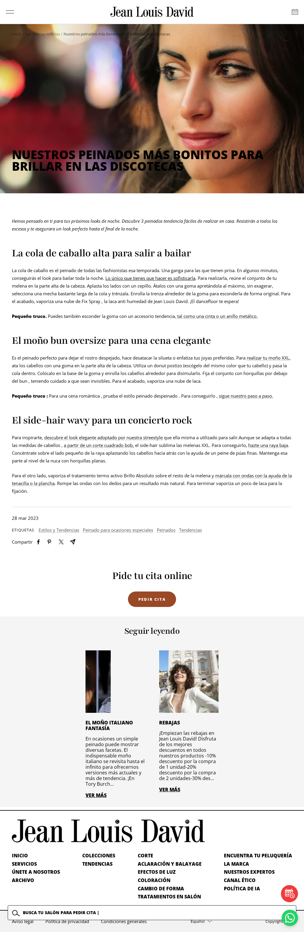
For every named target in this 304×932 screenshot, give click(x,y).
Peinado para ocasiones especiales (118, 530)
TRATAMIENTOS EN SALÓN (169, 896)
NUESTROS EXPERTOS (249, 872)
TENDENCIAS (97, 864)
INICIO (20, 855)
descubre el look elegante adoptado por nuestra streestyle (104, 437)
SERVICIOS (24, 864)
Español (198, 921)
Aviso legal (23, 921)
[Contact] (295, 12)
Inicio (16, 34)
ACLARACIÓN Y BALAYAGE (170, 864)
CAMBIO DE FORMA (161, 888)
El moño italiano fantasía (109, 725)
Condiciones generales (124, 921)
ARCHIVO (23, 880)
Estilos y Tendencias (59, 530)
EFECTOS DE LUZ (157, 872)
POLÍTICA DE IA (242, 888)
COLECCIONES (98, 855)
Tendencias (190, 530)
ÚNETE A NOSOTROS (36, 872)
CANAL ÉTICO (240, 880)
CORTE (145, 855)
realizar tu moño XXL (268, 358)
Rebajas (169, 722)
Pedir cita (152, 599)
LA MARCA (236, 864)
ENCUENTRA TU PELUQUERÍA (258, 855)
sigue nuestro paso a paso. (246, 396)
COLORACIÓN (154, 880)
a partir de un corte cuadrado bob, (99, 445)
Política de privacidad (67, 921)
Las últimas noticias (42, 34)
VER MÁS (96, 795)
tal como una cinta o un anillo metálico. (217, 316)
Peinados (166, 530)
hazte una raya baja (268, 445)
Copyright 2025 (278, 921)
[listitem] (38, 542)
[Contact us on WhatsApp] (290, 918)
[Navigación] (10, 12)
